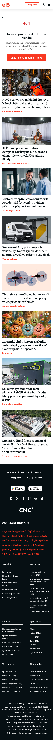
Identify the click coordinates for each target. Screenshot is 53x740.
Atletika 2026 (35, 648)
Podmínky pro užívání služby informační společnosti (26, 719)
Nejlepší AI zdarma (10, 679)
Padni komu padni (10, 646)
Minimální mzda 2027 (39, 687)
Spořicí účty (35, 675)
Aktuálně (6, 564)
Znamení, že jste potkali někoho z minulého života (40, 582)
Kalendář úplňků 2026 (11, 593)
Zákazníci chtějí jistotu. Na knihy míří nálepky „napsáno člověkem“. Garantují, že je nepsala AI (24, 345)
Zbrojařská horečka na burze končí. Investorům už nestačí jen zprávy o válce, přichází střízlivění (25, 298)
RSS (28, 478)
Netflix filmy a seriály (11, 691)
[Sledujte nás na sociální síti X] (17, 498)
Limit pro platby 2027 (39, 679)
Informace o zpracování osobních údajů (21, 722)
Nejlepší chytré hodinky (12, 683)
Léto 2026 (35, 564)
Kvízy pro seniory (9, 589)
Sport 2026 (35, 621)
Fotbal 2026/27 (36, 633)
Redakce (25, 472)
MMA (32, 629)
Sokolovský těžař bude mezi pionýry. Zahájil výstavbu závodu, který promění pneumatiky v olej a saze (24, 394)
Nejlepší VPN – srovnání (12, 687)
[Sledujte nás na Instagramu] (29, 498)
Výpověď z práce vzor (11, 650)
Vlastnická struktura (35, 726)
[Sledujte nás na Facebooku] (23, 498)
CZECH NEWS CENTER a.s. (36, 703)
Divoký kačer (7, 654)
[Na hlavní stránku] (6, 4)
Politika (6, 621)
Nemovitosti (17, 540)
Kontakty (11, 472)
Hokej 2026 (34, 637)
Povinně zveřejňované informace (33, 733)
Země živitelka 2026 (38, 691)
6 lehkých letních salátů (39, 611)
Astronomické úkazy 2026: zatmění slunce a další (39, 591)
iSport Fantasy (18, 536)
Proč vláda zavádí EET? (11, 642)
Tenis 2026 (34, 641)
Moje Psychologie (11, 531)
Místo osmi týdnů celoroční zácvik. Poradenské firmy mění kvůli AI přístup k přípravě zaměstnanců (25, 202)
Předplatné (16, 478)
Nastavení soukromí (16, 726)
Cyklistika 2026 (36, 652)
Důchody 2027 (36, 683)
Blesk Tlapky (27, 531)
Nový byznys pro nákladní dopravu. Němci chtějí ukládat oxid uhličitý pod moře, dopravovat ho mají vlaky (26, 103)
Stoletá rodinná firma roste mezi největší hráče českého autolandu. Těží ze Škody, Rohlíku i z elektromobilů (25, 446)
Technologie (8, 664)
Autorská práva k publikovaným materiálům (25, 716)
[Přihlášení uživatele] (43, 4)
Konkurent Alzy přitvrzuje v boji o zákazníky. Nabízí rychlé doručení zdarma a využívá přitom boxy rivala (26, 251)
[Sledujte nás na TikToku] (42, 498)
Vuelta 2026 (33, 554)
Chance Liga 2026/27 (15, 554)
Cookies (43, 722)
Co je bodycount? (9, 597)
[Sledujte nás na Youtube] (36, 498)
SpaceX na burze (9, 671)
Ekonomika (36, 664)
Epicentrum (7, 572)
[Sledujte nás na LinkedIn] (11, 498)
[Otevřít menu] (49, 4)
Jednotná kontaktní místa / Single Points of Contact (25, 729)
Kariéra (38, 478)
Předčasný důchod (38, 671)
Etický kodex (11, 733)
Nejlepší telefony (9, 675)
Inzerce (37, 472)
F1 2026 (33, 645)
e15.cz (4, 17)
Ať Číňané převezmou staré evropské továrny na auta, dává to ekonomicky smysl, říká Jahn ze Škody (24, 153)
